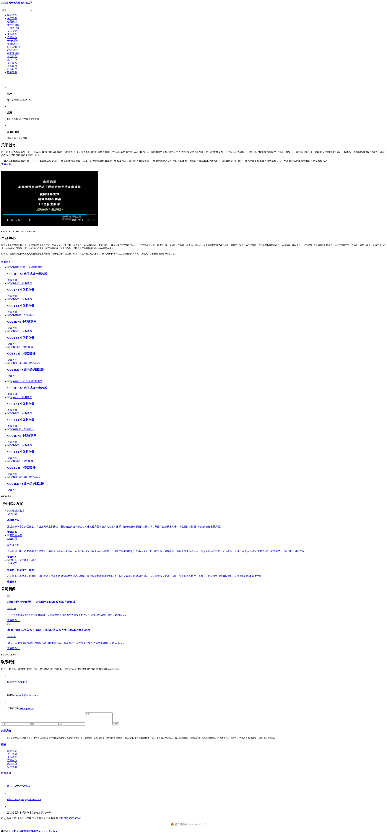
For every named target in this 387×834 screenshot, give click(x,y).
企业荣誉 (12, 31)
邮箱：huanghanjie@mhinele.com (24, 799)
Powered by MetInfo (46, 831)
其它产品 (12, 56)
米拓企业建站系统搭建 (23, 831)
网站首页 (12, 15)
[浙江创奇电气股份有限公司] (17, 2)
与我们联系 (13, 708)
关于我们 (12, 18)
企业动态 (12, 63)
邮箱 (9, 695)
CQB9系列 (12, 50)
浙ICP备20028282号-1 (70, 818)
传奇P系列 (12, 40)
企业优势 (12, 34)
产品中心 (12, 37)
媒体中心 (12, 59)
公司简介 (12, 21)
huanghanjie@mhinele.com (25, 695)
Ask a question (26, 708)
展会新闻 (12, 66)
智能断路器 (13, 53)
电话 (9, 682)
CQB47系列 (13, 47)
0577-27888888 (19, 682)
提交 (116, 724)
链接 (3, 744)
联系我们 (12, 72)
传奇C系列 (13, 44)
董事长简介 (13, 24)
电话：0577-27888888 (18, 786)
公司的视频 (13, 28)
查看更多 (6, 164)
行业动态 (12, 69)
